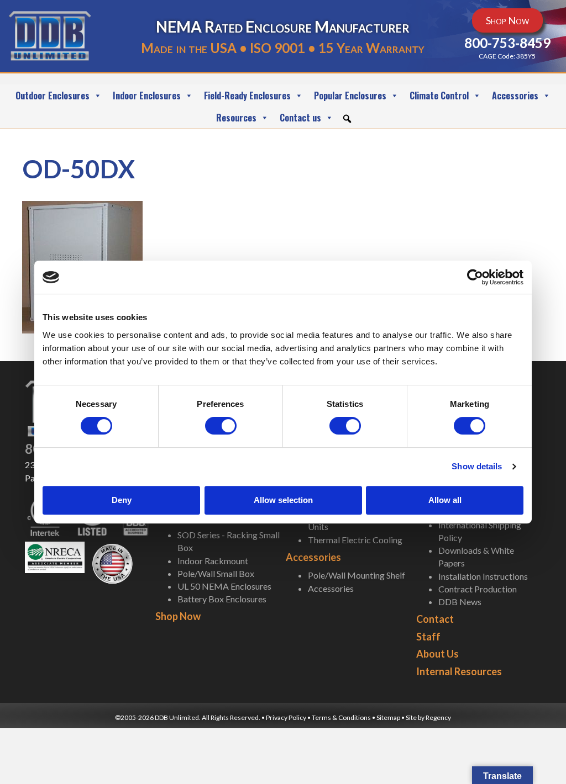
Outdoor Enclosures (52, 95)
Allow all (445, 500)
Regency (438, 717)
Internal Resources (459, 671)
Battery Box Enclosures (221, 599)
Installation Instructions (483, 576)
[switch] (221, 426)
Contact (435, 619)
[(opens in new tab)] (55, 556)
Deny (122, 500)
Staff (428, 637)
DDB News (459, 601)
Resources (236, 117)
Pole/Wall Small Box (215, 573)
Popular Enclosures (350, 95)
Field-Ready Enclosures (247, 95)
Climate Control (439, 95)
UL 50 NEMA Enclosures (224, 586)
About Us (437, 654)
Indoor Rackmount (212, 560)
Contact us (300, 117)
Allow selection (283, 500)
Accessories (515, 95)
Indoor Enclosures (147, 95)
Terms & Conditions (342, 717)
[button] (347, 118)
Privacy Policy (286, 717)
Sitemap (388, 717)
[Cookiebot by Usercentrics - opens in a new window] (475, 277)
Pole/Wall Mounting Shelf (356, 575)
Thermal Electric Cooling (355, 539)
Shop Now (178, 616)
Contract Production (477, 589)
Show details (477, 466)
